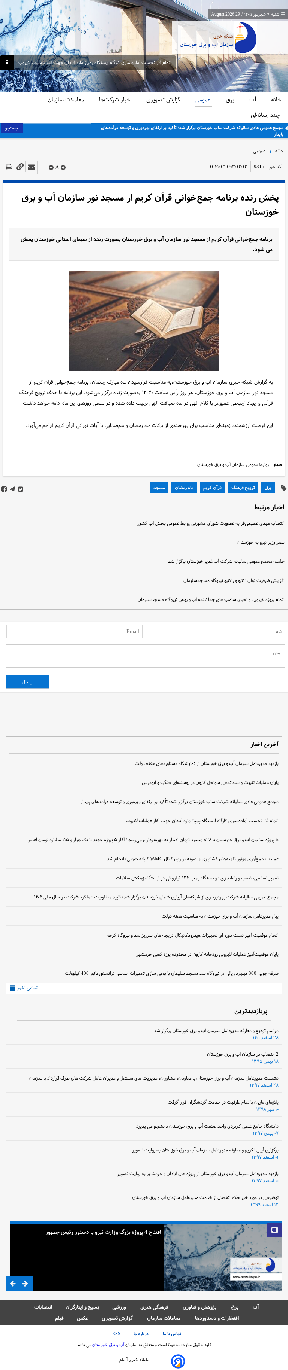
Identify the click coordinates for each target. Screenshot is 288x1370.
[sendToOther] (31, 167)
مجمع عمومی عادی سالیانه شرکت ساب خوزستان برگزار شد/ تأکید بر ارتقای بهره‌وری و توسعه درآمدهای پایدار (192, 131)
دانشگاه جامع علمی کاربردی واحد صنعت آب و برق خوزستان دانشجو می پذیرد (207, 1126)
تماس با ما (172, 1334)
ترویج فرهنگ (243, 488)
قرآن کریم (212, 488)
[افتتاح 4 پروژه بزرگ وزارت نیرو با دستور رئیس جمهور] (223, 1256)
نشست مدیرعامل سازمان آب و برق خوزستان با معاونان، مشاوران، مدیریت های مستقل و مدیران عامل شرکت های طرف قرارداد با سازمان (154, 1078)
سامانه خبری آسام (134, 1360)
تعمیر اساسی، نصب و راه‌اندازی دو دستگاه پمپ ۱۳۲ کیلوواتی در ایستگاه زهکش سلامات (197, 878)
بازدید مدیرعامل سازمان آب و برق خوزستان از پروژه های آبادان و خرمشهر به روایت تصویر (198, 1173)
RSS (116, 1334)
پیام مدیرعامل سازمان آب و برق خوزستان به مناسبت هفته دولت (220, 916)
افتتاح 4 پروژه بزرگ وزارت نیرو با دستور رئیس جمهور (103, 1232)
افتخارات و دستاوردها (217, 1318)
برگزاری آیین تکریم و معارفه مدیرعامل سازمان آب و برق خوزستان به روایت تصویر (205, 1150)
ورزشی (119, 1306)
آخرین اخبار (264, 744)
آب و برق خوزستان (107, 1345)
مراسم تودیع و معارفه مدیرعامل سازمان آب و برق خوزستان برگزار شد (216, 1030)
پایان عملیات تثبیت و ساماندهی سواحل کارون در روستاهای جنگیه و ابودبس (210, 782)
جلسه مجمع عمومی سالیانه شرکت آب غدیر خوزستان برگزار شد (226, 561)
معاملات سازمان (67, 99)
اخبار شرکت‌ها (116, 99)
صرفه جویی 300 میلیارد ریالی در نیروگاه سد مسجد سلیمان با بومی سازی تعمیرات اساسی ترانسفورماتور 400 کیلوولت (172, 973)
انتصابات (43, 1306)
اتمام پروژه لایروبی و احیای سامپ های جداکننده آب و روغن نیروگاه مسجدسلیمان (211, 599)
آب (253, 99)
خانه (276, 99)
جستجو (11, 128)
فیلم (59, 1318)
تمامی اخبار (27, 987)
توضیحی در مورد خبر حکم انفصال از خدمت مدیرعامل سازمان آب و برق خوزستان (205, 1197)
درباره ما (142, 1334)
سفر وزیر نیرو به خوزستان (261, 542)
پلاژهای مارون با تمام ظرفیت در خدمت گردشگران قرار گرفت (223, 1102)
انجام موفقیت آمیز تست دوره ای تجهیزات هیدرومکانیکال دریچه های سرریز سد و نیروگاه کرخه (192, 935)
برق (231, 99)
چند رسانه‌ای (266, 115)
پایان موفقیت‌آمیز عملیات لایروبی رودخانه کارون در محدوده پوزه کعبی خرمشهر (207, 954)
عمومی (203, 99)
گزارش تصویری (164, 99)
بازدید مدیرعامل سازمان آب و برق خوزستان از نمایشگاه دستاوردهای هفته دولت (207, 763)
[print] (9, 167)
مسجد (159, 488)
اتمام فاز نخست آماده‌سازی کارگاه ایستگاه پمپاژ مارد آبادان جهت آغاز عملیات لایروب (94, 62)
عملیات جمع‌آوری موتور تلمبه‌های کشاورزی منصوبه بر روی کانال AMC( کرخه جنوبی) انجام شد (193, 858)
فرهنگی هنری (155, 1306)
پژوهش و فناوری (200, 1306)
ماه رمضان (184, 488)
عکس (82, 1318)
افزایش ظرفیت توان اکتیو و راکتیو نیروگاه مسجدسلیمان (234, 580)
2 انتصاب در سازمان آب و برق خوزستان (243, 1054)
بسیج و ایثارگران (82, 1306)
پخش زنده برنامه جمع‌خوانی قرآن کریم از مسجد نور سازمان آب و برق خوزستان (150, 205)
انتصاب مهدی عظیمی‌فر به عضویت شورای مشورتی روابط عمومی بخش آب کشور (211, 523)
